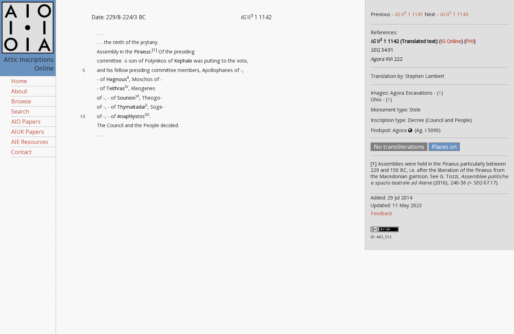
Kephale (183, 60)
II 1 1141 (409, 14)
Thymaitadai (131, 106)
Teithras (115, 88)
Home (19, 81)
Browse (21, 101)
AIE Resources (29, 142)
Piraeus (142, 51)
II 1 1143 (454, 14)
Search (20, 111)
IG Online (451, 41)
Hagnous (116, 79)
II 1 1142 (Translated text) (404, 41)
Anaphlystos (131, 116)
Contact (21, 152)
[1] (154, 49)
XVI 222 (386, 59)
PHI (470, 41)
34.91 (382, 49)
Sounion (126, 97)
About (19, 91)
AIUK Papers (27, 132)
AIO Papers (26, 121)
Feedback (381, 213)
